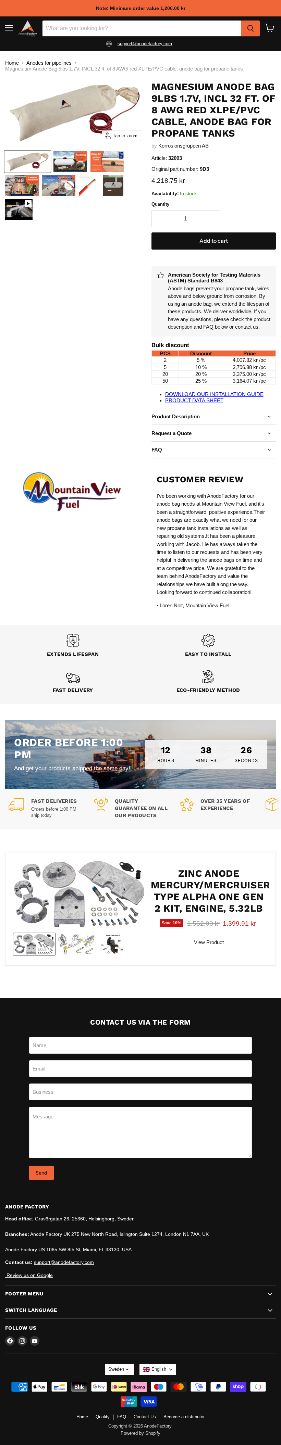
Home (12, 63)
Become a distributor (184, 1416)
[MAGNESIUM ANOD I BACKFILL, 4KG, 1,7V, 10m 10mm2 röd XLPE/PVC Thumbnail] (27, 162)
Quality (103, 1416)
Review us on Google (29, 1275)
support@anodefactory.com (145, 43)
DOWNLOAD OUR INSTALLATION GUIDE (214, 394)
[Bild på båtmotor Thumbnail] (113, 944)
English (158, 1369)
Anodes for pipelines (49, 63)
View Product (209, 942)
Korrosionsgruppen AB (183, 146)
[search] (250, 28)
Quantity (160, 204)
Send (41, 1173)
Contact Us (145, 1416)
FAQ (121, 1416)
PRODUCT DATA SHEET (194, 400)
